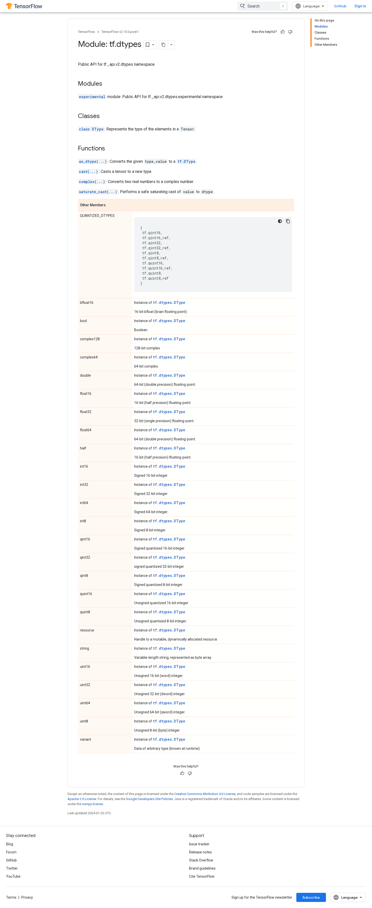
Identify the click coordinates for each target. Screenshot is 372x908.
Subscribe (311, 897)
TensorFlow (86, 32)
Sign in (360, 6)
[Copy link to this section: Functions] (110, 149)
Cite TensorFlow (202, 876)
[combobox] (262, 6)
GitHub (340, 6)
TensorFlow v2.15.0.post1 (120, 32)
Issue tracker (199, 844)
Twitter (12, 868)
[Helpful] (282, 32)
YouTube (13, 876)
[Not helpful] (290, 32)
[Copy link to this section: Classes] (105, 117)
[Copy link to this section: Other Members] (111, 205)
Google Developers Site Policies (149, 799)
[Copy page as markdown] (163, 44)
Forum (11, 852)
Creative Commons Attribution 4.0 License (204, 794)
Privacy (27, 897)
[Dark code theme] (280, 221)
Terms (11, 897)
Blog (9, 844)
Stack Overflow (201, 860)
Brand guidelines (202, 868)
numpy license (92, 804)
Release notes (200, 852)
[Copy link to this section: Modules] (107, 84)
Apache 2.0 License (82, 799)
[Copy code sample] (288, 221)
